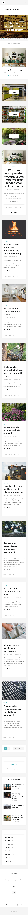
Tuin (5, 364)
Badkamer (8, 841)
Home (14, 892)
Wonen (17, 20)
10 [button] (17, 38)
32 (15, 748)
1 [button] (1, 38)
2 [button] (3, 38)
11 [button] (19, 38)
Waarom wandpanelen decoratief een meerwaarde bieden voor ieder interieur (14, 178)
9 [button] (15, 38)
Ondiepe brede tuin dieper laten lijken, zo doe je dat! (18, 817)
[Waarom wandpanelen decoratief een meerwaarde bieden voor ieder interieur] (14, 57)
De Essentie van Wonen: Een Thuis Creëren (12, 311)
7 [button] (12, 38)
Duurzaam (8, 844)
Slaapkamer (8, 854)
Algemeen (6, 241)
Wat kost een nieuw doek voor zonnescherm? (18, 807)
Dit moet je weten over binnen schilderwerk (12, 648)
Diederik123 (19, 33)
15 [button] (26, 38)
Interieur (11, 20)
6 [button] (10, 38)
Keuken (7, 851)
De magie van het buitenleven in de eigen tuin (12, 430)
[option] (14, 26)
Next (20, 748)
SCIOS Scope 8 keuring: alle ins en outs (12, 591)
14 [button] (24, 38)
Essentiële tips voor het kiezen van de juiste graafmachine (13, 489)
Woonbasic (14, 9)
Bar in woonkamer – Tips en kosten (14, 27)
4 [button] (13, 75)
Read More (14, 201)
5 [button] (8, 38)
